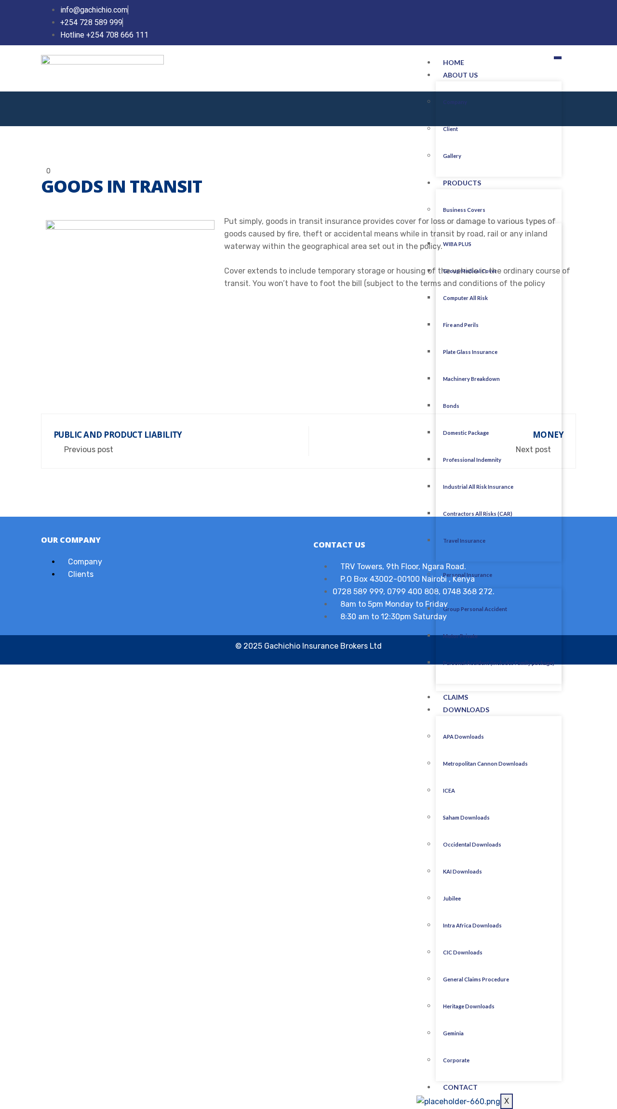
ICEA (449, 790)
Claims (455, 697)
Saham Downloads (466, 817)
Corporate (456, 1060)
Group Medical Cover (470, 271)
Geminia (453, 1033)
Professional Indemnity (472, 460)
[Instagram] (570, 22)
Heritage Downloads (469, 1006)
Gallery (452, 156)
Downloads (466, 709)
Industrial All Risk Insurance (478, 486)
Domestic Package (466, 433)
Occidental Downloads (472, 844)
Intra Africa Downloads (472, 925)
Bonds (451, 406)
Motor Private (460, 636)
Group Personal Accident (475, 609)
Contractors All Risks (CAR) (477, 513)
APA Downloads (463, 736)
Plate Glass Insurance (470, 352)
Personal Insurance (467, 575)
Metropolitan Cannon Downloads (485, 763)
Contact (460, 1087)
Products (462, 183)
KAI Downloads (462, 871)
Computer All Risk (465, 298)
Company (455, 102)
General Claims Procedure (476, 979)
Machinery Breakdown (471, 379)
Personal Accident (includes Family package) (498, 663)
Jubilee (452, 898)
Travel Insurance (464, 540)
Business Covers (464, 210)
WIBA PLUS (457, 244)
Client (450, 129)
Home (453, 62)
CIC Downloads (463, 952)
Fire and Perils (461, 325)
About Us (460, 75)
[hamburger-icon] (558, 57)
